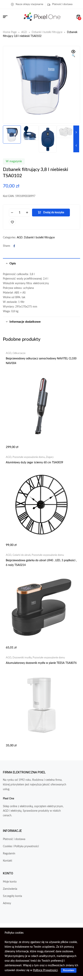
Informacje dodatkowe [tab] (25, 321)
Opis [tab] (12, 263)
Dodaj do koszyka (53, 212)
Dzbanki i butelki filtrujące (47, 32)
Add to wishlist (12, 221)
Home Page (10, 32)
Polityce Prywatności (45, 970)
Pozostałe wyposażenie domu (29, 457)
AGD (24, 32)
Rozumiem (68, 970)
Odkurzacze (19, 353)
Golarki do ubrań (21, 555)
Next (76, 132)
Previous (76, 145)
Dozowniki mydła (22, 657)
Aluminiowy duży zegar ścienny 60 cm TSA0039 (34, 462)
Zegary (50, 457)
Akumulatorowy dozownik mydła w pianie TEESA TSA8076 (41, 663)
